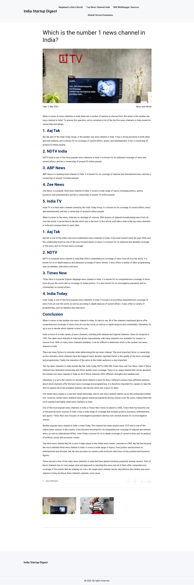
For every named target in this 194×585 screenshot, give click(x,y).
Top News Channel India (98, 7)
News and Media (144, 106)
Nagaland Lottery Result (71, 7)
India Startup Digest (40, 11)
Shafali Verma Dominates (100, 15)
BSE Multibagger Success (126, 7)
